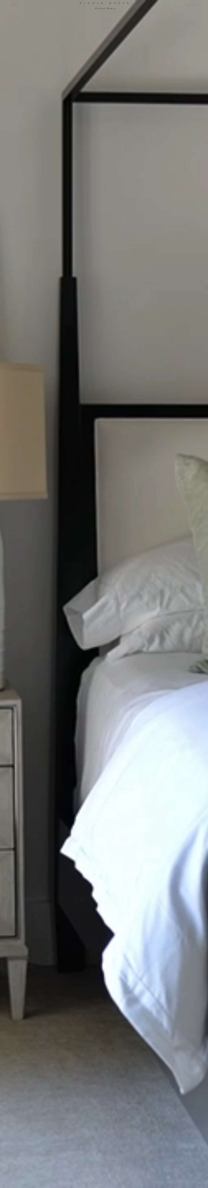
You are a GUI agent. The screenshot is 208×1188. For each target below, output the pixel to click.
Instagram (104, 33)
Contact (191, 5)
